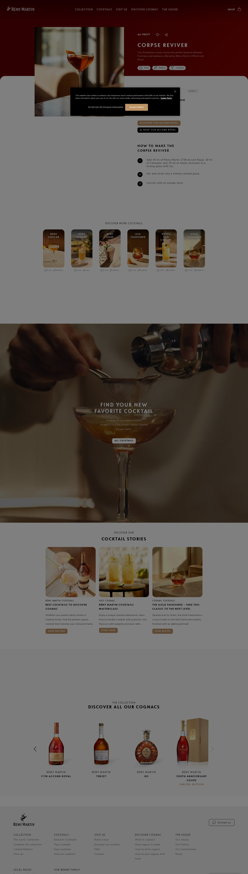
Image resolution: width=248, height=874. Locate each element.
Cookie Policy (166, 98)
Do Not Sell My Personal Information (105, 107)
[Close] (175, 91)
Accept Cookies (136, 107)
